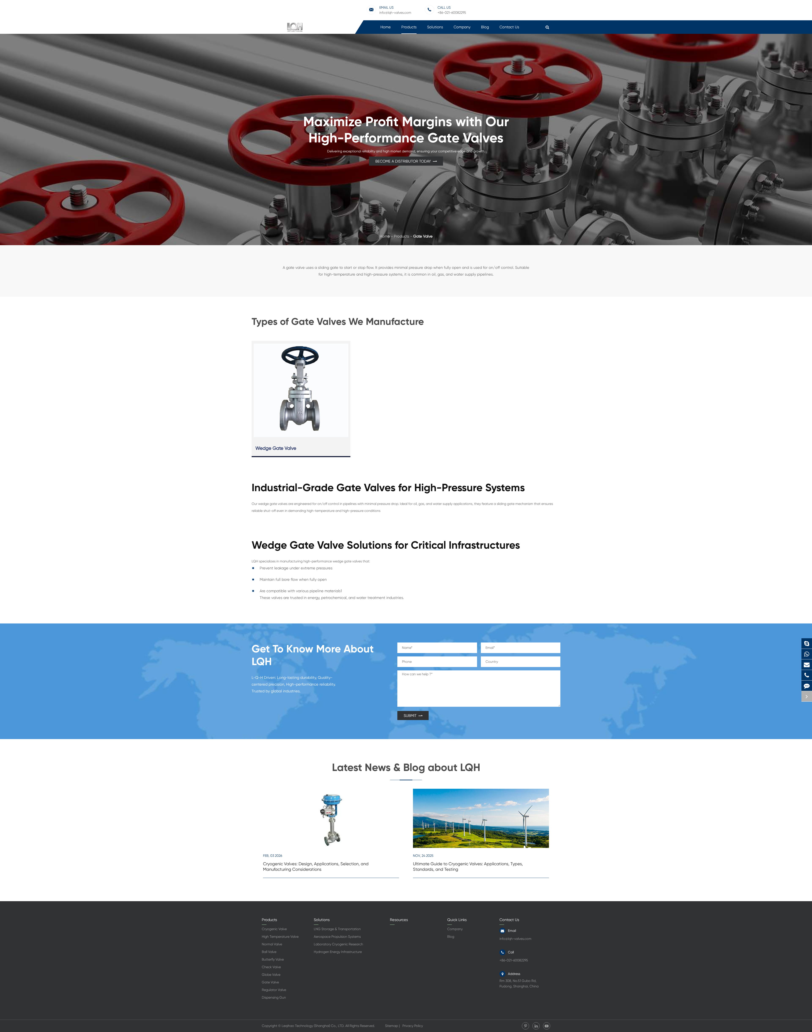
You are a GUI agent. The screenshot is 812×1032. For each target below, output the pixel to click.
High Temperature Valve (280, 937)
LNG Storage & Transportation (337, 929)
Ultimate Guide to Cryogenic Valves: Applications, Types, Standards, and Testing (468, 866)
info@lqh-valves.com (395, 10)
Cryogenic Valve (274, 929)
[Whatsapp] (806, 654)
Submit (411, 715)
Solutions (435, 27)
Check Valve (271, 967)
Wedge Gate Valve (275, 448)
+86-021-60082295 (452, 10)
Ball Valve (269, 952)
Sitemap (391, 1026)
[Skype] (806, 643)
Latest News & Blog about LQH (406, 767)
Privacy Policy (412, 1026)
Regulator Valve (274, 990)
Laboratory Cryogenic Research (338, 944)
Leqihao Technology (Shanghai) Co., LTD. (313, 1026)
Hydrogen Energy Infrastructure (338, 952)
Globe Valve (271, 975)
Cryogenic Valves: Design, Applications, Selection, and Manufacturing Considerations (316, 866)
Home (385, 27)
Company (462, 27)
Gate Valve (423, 236)
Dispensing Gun (274, 997)
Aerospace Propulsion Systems (337, 937)
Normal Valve (272, 944)
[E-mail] (806, 664)
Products (409, 27)
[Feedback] (806, 686)
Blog (485, 27)
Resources (399, 919)
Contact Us (509, 27)
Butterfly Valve (273, 959)
